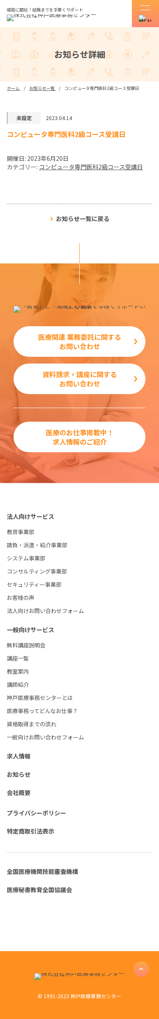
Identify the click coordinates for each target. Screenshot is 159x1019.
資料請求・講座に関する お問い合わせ (79, 379)
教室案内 (18, 671)
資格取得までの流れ (31, 724)
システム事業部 (26, 558)
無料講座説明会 (26, 645)
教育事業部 (20, 532)
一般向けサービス (30, 629)
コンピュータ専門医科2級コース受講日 (91, 166)
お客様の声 (20, 597)
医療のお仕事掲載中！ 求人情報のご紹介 (80, 437)
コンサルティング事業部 (37, 571)
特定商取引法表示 (30, 831)
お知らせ (19, 774)
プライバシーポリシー (36, 813)
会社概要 (19, 792)
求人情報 (19, 756)
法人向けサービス (30, 516)
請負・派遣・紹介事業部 (37, 545)
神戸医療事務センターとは (40, 698)
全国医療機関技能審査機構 (42, 871)
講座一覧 (18, 658)
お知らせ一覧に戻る (82, 218)
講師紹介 (18, 684)
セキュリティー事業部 (34, 584)
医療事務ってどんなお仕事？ (42, 711)
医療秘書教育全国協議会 (39, 889)
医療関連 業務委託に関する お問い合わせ (79, 341)
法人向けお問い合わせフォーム (45, 611)
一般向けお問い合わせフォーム (45, 737)
